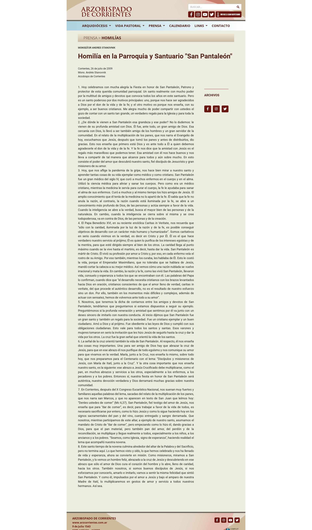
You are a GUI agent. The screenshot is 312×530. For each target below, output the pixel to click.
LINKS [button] (200, 26)
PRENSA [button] (155, 26)
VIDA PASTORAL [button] (128, 26)
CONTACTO (221, 26)
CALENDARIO (179, 26)
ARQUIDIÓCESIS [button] (95, 26)
